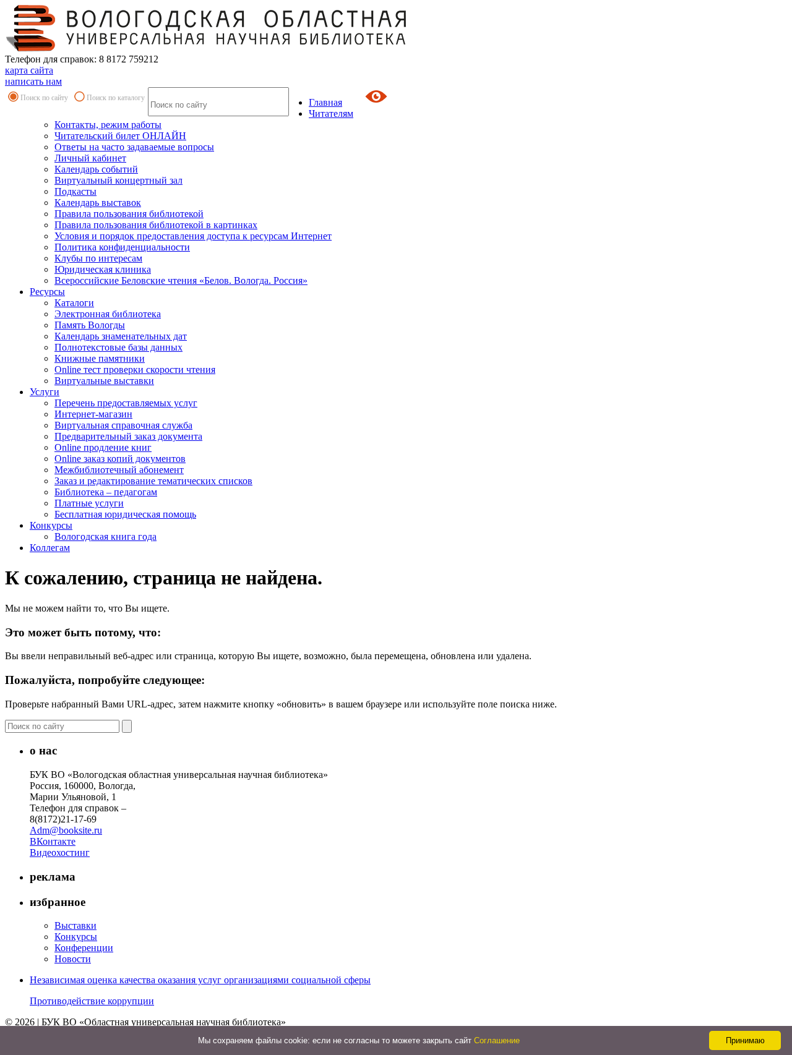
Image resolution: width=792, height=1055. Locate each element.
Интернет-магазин (93, 414)
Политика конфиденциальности (122, 247)
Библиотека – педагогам (105, 492)
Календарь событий (96, 169)
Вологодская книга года (105, 536)
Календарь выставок (97, 202)
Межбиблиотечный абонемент (119, 469)
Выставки (75, 925)
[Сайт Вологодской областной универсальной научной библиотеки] (206, 48)
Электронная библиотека (107, 314)
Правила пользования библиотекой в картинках (155, 225)
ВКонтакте (52, 841)
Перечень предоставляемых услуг (125, 403)
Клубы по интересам (98, 258)
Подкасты (75, 191)
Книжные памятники (99, 358)
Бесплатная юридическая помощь (125, 514)
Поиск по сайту (44, 97)
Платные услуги (89, 503)
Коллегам (50, 547)
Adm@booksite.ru (66, 830)
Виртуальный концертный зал (118, 180)
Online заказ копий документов (120, 458)
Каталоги (74, 302)
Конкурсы (51, 525)
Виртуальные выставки (104, 380)
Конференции (83, 947)
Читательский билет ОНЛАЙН (120, 135)
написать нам (33, 81)
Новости (72, 959)
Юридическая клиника (102, 269)
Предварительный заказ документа (128, 436)
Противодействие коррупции (92, 1001)
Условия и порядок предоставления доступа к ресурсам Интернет (193, 236)
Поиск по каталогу (116, 97)
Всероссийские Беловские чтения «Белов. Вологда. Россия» (181, 280)
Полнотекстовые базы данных (118, 347)
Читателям (331, 113)
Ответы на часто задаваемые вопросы (134, 147)
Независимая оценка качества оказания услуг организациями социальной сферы (200, 980)
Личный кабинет (90, 158)
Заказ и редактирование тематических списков (153, 481)
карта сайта (29, 70)
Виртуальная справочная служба (123, 425)
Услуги (44, 392)
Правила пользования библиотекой (129, 213)
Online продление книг (103, 447)
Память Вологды (89, 325)
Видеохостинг (60, 852)
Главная (325, 102)
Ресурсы (47, 291)
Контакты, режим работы (107, 124)
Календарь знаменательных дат (120, 336)
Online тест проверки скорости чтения (134, 369)
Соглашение (497, 1040)
